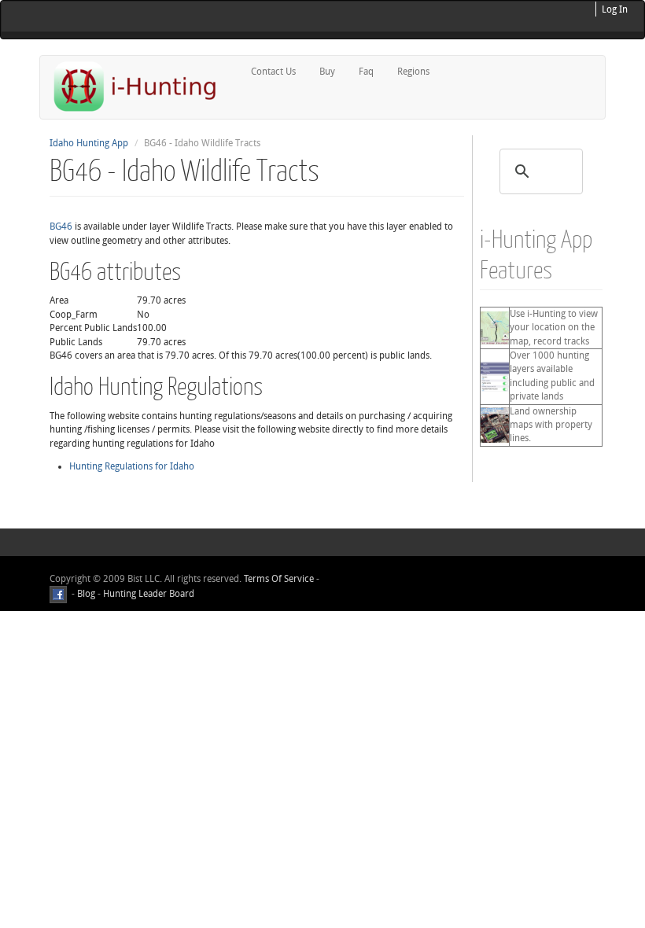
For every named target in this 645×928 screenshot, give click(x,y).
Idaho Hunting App (89, 143)
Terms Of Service (279, 578)
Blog (86, 593)
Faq (366, 71)
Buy (327, 71)
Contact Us (273, 71)
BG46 (61, 226)
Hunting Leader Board (147, 593)
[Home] (141, 86)
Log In (615, 9)
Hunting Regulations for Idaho (131, 466)
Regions (413, 71)
